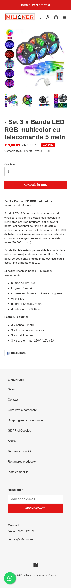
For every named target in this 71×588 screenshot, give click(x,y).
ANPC (12, 440)
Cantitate (9, 164)
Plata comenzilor (18, 472)
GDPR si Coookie (19, 430)
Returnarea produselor (22, 461)
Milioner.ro (29, 575)
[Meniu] (64, 17)
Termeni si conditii (19, 451)
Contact (13, 399)
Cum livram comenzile (22, 410)
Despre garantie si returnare (26, 420)
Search (12, 389)
